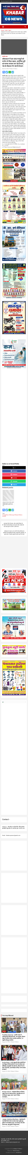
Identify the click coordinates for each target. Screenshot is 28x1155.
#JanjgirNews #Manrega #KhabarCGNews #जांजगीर (12, 515)
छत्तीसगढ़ (4, 1031)
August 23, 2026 (6, 1042)
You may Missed (7, 1015)
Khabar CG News (13, 68)
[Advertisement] (14, 387)
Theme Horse (16, 1150)
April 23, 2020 (5, 68)
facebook (15, 471)
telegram (15, 484)
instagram (15, 474)
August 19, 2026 (6, 1098)
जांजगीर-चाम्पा (5, 56)
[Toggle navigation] (3, 27)
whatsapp (15, 481)
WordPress (19, 1152)
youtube (15, 477)
